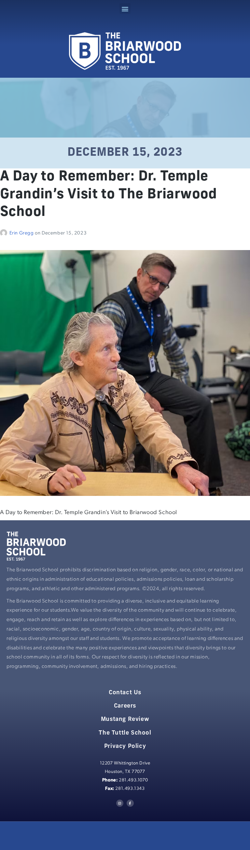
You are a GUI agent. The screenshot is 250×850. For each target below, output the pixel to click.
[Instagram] (119, 803)
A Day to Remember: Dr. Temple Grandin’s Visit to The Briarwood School (108, 194)
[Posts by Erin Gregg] (4, 233)
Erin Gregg (22, 233)
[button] (125, 8)
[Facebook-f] (130, 803)
